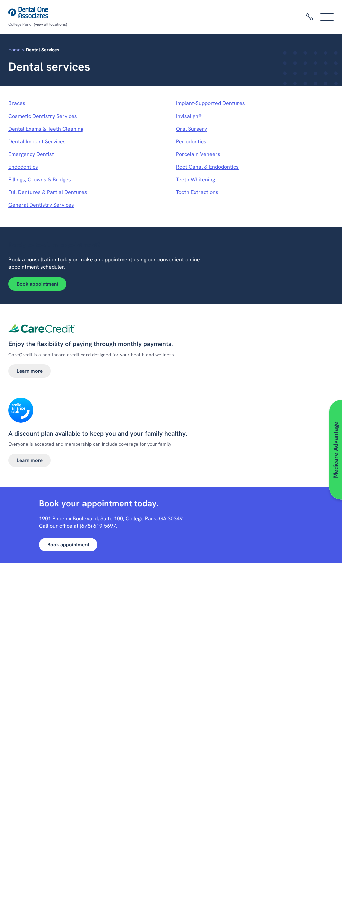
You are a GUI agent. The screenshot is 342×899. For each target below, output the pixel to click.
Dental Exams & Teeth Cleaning (45, 128)
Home (14, 50)
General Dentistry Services (41, 204)
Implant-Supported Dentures (210, 103)
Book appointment (37, 284)
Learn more (30, 371)
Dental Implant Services (37, 141)
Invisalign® (189, 116)
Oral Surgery (191, 128)
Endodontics (23, 166)
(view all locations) (50, 24)
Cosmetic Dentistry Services (42, 116)
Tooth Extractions (197, 192)
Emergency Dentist (31, 154)
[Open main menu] (327, 17)
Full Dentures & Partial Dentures (47, 192)
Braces (16, 103)
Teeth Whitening (195, 179)
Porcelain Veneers (198, 154)
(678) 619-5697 (98, 525)
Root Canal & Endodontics (207, 166)
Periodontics (191, 141)
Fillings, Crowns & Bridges (39, 179)
